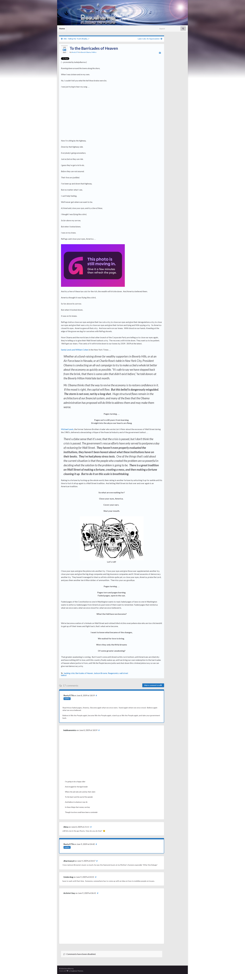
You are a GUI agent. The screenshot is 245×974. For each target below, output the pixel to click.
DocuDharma (122, 15)
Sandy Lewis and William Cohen (75, 349)
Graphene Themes (76, 971)
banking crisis (69, 673)
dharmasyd (68, 861)
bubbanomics (69, 730)
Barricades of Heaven (84, 673)
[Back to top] (239, 968)
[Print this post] (160, 52)
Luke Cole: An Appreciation (149, 39)
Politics (93, 52)
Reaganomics (113, 673)
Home (62, 28)
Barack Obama (86, 52)
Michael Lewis (67, 429)
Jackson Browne (100, 673)
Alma (65, 827)
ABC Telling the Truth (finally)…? (76, 39)
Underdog (68, 877)
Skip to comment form (152, 685)
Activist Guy (69, 893)
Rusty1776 (75, 52)
